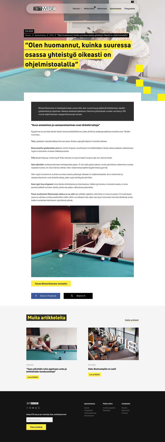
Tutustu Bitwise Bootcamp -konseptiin (51, 283)
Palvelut (76, 8)
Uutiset (86, 408)
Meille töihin (89, 8)
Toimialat (125, 413)
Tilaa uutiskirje (36, 427)
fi (132, 2)
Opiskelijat (106, 410)
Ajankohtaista (115, 8)
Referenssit (102, 8)
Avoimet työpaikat (109, 408)
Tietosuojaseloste (90, 413)
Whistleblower (89, 416)
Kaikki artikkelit (132, 320)
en (135, 2)
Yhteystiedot (129, 8)
